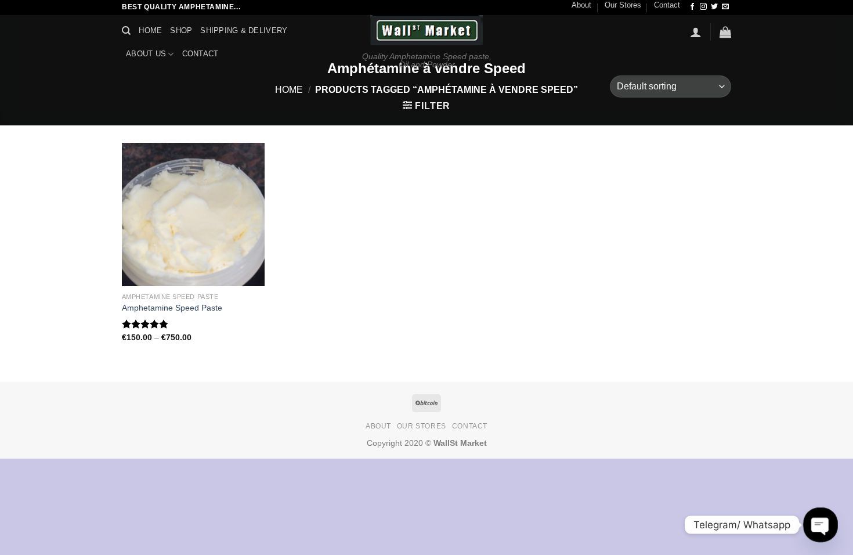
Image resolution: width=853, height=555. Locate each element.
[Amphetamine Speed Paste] (193, 214)
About (581, 5)
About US (146, 53)
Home (150, 30)
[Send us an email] (725, 7)
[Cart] (725, 32)
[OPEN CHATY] (820, 524)
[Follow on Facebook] (692, 7)
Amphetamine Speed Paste (172, 307)
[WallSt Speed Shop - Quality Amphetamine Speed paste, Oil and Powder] (427, 30)
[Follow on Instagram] (703, 7)
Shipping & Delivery (243, 30)
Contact (667, 5)
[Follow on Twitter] (714, 7)
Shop (181, 30)
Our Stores (623, 5)
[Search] (126, 31)
